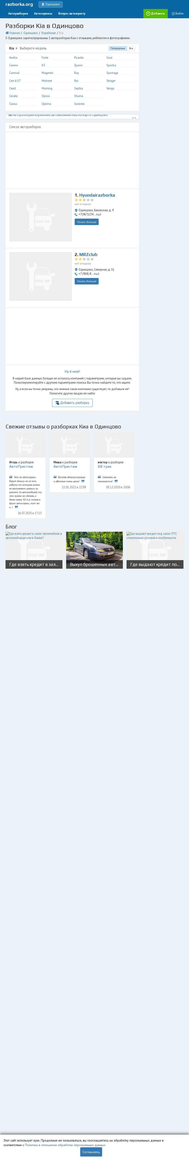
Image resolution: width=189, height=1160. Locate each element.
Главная (14, 33)
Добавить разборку (74, 402)
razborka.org (19, 4)
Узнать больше (86, 222)
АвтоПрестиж (21, 466)
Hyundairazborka (97, 195)
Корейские (48, 33)
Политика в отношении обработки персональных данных (65, 1145)
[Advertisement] (72, 160)
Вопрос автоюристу (71, 13)
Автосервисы (43, 13)
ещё (98, 214)
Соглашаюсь (91, 1152)
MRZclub (88, 254)
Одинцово (31, 33)
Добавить (158, 13)
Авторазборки (18, 13)
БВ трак (105, 466)
